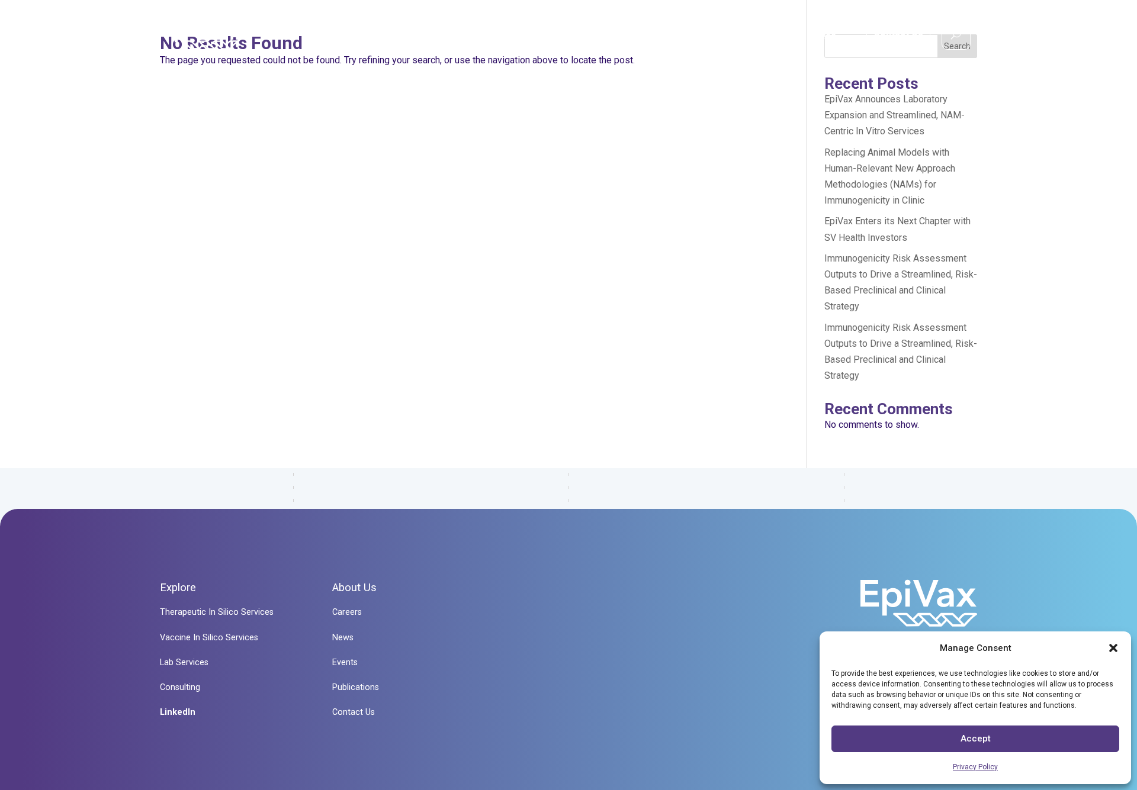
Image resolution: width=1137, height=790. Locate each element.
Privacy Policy (975, 767)
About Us (751, 35)
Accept (976, 738)
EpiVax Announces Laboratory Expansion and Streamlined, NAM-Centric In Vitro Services (894, 115)
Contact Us (898, 32)
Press (822, 35)
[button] (1113, 648)
